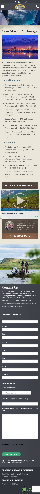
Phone (4, 326)
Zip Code (5, 367)
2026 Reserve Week (9, 387)
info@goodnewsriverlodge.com (17, 474)
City (3, 350)
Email (4, 334)
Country (5, 374)
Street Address (7, 343)
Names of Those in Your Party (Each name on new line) (20, 409)
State (4, 358)
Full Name (5, 319)
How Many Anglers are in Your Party (15, 399)
